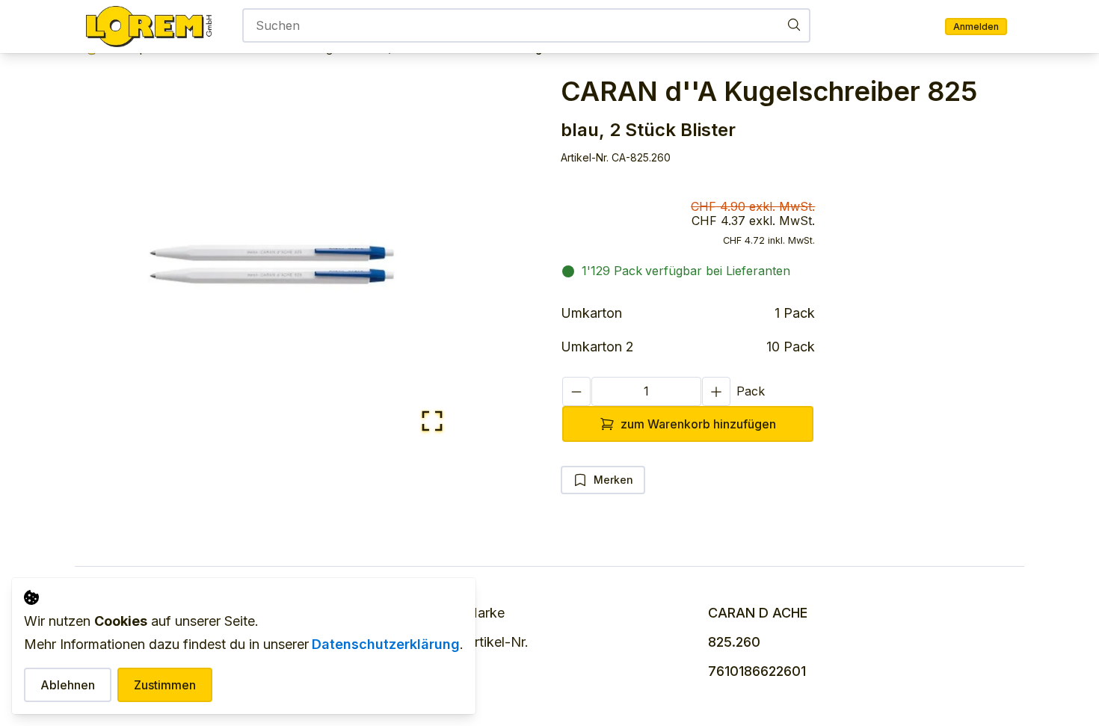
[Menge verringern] (576, 391)
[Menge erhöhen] (716, 391)
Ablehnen (67, 684)
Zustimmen (165, 684)
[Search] (794, 24)
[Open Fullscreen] (432, 422)
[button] (272, 263)
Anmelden (976, 26)
